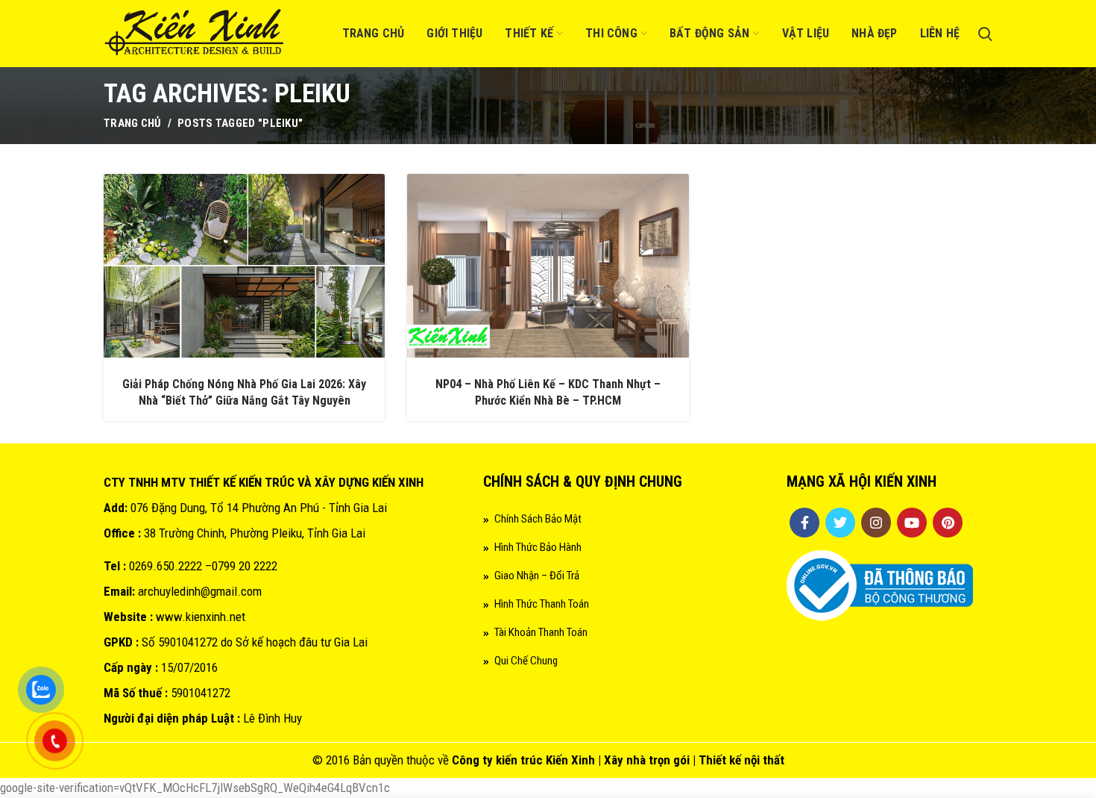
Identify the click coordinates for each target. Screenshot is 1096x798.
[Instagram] (876, 522)
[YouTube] (912, 522)
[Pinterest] (948, 522)
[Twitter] (840, 522)
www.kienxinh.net (200, 616)
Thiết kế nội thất (741, 759)
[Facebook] (804, 522)
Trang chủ (133, 123)
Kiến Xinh (570, 759)
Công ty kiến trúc (497, 759)
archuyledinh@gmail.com (200, 591)
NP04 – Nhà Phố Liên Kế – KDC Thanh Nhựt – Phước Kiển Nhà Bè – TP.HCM (548, 392)
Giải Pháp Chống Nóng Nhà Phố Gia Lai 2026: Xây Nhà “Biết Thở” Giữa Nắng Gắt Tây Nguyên (244, 392)
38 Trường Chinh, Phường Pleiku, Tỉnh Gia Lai (254, 533)
